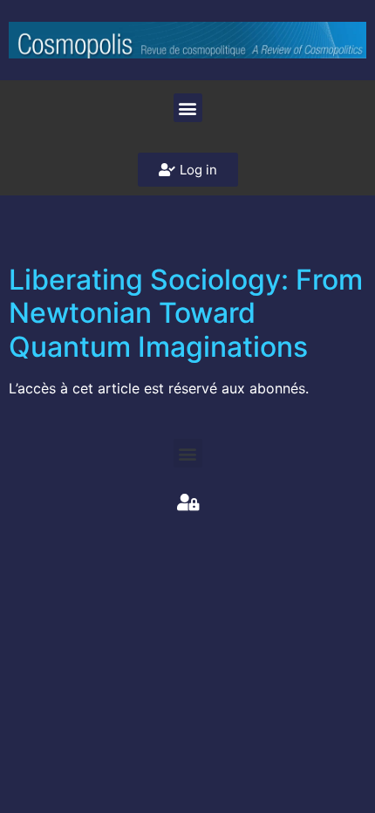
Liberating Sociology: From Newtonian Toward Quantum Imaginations (186, 313)
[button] (188, 107)
